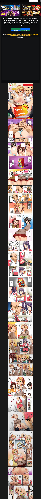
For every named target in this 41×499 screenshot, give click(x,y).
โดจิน (15, 3)
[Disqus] (20, 49)
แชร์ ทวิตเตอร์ (16, 30)
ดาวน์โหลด (25, 30)
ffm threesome (30, 34)
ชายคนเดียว (14, 34)
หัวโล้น (28, 35)
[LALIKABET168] (10, 7)
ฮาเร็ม (26, 35)
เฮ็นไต (13, 3)
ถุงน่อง (12, 34)
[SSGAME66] (10, 13)
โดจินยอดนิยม (5, 3)
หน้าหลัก (2, 3)
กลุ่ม (9, 34)
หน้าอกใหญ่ (7, 34)
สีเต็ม (27, 34)
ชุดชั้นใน (23, 35)
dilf (33, 34)
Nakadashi (24, 34)
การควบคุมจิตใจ (15, 35)
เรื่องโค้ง (11, 35)
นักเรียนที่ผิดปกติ (20, 35)
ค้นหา (39, 1)
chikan (30, 35)
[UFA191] (31, 7)
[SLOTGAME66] (31, 13)
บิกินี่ (36, 34)
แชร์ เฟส (25, 29)
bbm (35, 34)
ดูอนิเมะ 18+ (9, 3)
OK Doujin (2, 1)
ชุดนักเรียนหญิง (18, 34)
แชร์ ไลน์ (16, 29)
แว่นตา (21, 34)
